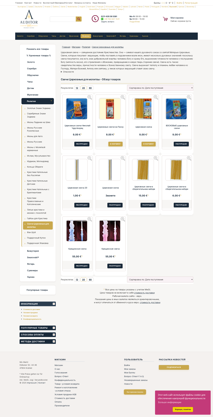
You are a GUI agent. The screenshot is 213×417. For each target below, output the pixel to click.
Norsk (140, 7)
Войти (179, 3)
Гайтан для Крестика (37, 218)
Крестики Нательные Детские (37, 182)
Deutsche (38, 7)
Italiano (125, 7)
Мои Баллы (129, 372)
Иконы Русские (34, 142)
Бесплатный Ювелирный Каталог (58, 3)
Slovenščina (94, 9)
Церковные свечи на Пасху (110, 127)
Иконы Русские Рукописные (34, 129)
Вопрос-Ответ (61, 376)
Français (100, 7)
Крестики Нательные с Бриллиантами (38, 191)
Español (104, 9)
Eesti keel (91, 7)
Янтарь (123, 36)
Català (30, 7)
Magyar (118, 7)
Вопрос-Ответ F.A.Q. (134, 376)
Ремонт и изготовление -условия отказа (66, 389)
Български (22, 7)
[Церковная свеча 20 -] (77, 170)
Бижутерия (98, 36)
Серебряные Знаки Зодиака (36, 115)
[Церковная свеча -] (143, 109)
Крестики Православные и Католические (35, 201)
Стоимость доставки (31, 309)
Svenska (112, 9)
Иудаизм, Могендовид (38, 161)
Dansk (63, 7)
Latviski (133, 7)
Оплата (58, 402)
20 (83, 88)
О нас (57, 369)
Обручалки (43, 36)
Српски (181, 7)
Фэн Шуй (31, 232)
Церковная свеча (143, 127)
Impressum (32, 383)
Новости (37, 3)
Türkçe (120, 9)
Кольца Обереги (35, 167)
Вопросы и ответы (82, 3)
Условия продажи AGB (65, 394)
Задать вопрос (107, 22)
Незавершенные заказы (136, 380)
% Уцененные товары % (39, 55)
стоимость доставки (144, 292)
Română (165, 7)
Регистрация (191, 3)
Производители (62, 405)
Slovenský (190, 7)
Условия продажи (30, 313)
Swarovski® (111, 36)
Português (155, 7)
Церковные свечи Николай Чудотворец (77, 126)
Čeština (56, 7)
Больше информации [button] (169, 402)
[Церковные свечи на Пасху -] (110, 109)
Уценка (145, 36)
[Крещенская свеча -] (77, 231)
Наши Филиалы (99, 3)
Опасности (68, 71)
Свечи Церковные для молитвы (38, 225)
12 (77, 88)
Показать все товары (38, 49)
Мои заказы (130, 369)
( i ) (163, 3)
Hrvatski (47, 7)
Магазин (76, 47)
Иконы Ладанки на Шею (38, 122)
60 (90, 88)
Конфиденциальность (32, 319)
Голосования (61, 372)
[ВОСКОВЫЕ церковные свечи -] (177, 109)
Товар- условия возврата (67, 384)
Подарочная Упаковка (37, 243)
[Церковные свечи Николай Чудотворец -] (77, 109)
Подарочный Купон (36, 238)
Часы (54, 36)
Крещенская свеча (77, 249)
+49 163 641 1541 (111, 19)
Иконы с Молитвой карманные (36, 149)
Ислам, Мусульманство (38, 156)
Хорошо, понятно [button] (183, 409)
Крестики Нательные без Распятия (37, 173)
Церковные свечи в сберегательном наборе (143, 187)
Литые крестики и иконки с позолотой (36, 211)
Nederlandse (73, 7)
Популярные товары (37, 290)
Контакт (28, 3)
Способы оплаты (32, 334)
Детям (62, 36)
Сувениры (134, 36)
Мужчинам (74, 36)
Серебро (31, 36)
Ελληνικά (109, 7)
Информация (29, 304)
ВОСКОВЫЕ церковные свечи (177, 126)
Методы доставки (33, 341)
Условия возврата (30, 316)
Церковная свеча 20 (77, 188)
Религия (86, 36)
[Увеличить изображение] (89, 97)
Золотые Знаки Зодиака (38, 108)
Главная (19, 3)
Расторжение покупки (135, 392)
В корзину (115, 144)
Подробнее (135, 22)
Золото (20, 36)
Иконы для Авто (35, 136)
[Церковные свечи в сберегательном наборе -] (143, 170)
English (82, 7)
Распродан (82, 144)
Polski (147, 7)
